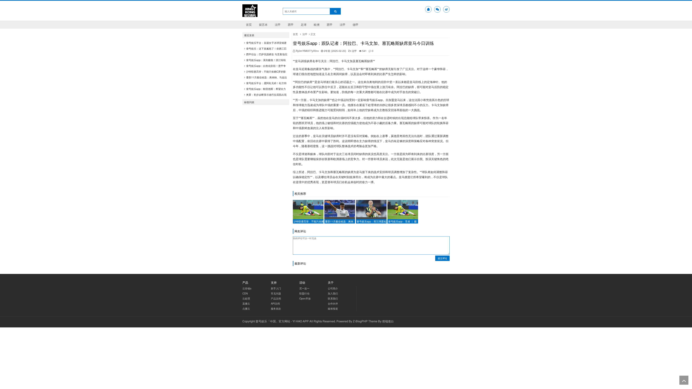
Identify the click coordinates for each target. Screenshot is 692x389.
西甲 (291, 25)
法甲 (278, 25)
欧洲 (317, 25)
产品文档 (276, 298)
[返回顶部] (683, 380)
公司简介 (333, 288)
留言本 (263, 25)
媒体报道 (333, 308)
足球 (304, 25)
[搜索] (335, 11)
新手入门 (276, 288)
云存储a (246, 288)
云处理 (246, 298)
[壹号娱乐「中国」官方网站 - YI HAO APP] (250, 14)
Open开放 (305, 298)
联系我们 (333, 298)
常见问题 (276, 293)
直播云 (246, 303)
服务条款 (276, 308)
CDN (245, 293)
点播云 (246, 308)
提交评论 (442, 258)
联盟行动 (304, 293)
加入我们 (333, 293)
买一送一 (304, 288)
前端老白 (388, 321)
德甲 (355, 25)
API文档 (275, 303)
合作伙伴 (333, 303)
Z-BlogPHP (360, 321)
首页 (249, 25)
